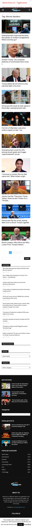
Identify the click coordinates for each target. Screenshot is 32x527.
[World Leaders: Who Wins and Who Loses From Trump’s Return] (16, 233)
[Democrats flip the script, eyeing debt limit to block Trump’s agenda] (16, 211)
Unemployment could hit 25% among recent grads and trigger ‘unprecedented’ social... (14, 152)
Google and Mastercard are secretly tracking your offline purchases (20, 442)
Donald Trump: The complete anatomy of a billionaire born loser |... (15, 62)
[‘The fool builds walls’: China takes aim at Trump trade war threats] (6, 402)
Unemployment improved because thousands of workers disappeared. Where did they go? (15, 37)
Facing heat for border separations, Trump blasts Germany (19, 393)
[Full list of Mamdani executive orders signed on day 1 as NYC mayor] (16, 119)
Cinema (3, 193)
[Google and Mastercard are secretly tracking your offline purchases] (6, 443)
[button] (29, 10)
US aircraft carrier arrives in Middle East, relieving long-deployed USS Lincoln (16, 297)
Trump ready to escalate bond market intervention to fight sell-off (16, 290)
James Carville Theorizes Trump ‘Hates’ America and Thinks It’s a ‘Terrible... (14, 198)
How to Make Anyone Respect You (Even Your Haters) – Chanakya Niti (15, 276)
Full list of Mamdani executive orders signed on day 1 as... (14, 129)
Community (4, 125)
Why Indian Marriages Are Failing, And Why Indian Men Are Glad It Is (16, 269)
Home (3, 14)
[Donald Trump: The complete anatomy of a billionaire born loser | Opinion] (16, 51)
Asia (3, 171)
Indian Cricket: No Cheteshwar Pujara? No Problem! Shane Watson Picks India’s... (20, 385)
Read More (27, 524)
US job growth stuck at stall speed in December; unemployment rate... (16, 107)
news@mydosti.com (19, 507)
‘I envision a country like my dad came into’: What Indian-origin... (14, 175)
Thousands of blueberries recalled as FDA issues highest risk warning (16, 313)
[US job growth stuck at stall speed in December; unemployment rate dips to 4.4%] (16, 97)
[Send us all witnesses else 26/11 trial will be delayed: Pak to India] (6, 427)
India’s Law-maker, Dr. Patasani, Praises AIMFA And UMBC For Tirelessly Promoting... (20, 434)
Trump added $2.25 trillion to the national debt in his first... (15, 85)
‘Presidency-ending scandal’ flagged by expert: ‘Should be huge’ (15, 327)
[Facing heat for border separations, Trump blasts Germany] (6, 394)
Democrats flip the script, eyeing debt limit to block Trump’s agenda (15, 221)
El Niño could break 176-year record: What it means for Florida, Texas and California (16, 334)
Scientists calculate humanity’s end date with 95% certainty (16, 320)
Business (4, 32)
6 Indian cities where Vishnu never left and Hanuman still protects (14, 283)
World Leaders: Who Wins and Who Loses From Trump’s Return (15, 244)
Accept (20, 524)
